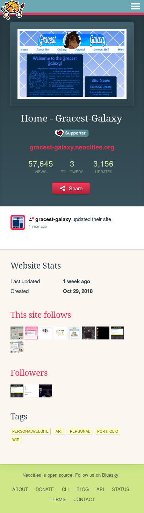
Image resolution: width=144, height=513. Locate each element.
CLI (65, 489)
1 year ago (38, 226)
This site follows (40, 315)
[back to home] (13, 9)
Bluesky (110, 474)
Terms (58, 499)
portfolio (107, 431)
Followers (29, 373)
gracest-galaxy (53, 219)
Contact (84, 499)
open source (60, 474)
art (59, 431)
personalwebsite (30, 431)
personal (80, 431)
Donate (45, 489)
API (100, 489)
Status (120, 489)
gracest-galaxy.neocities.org (72, 147)
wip (15, 439)
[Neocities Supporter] (72, 133)
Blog (83, 489)
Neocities (31, 474)
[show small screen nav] (135, 6)
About (20, 489)
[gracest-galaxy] (18, 222)
